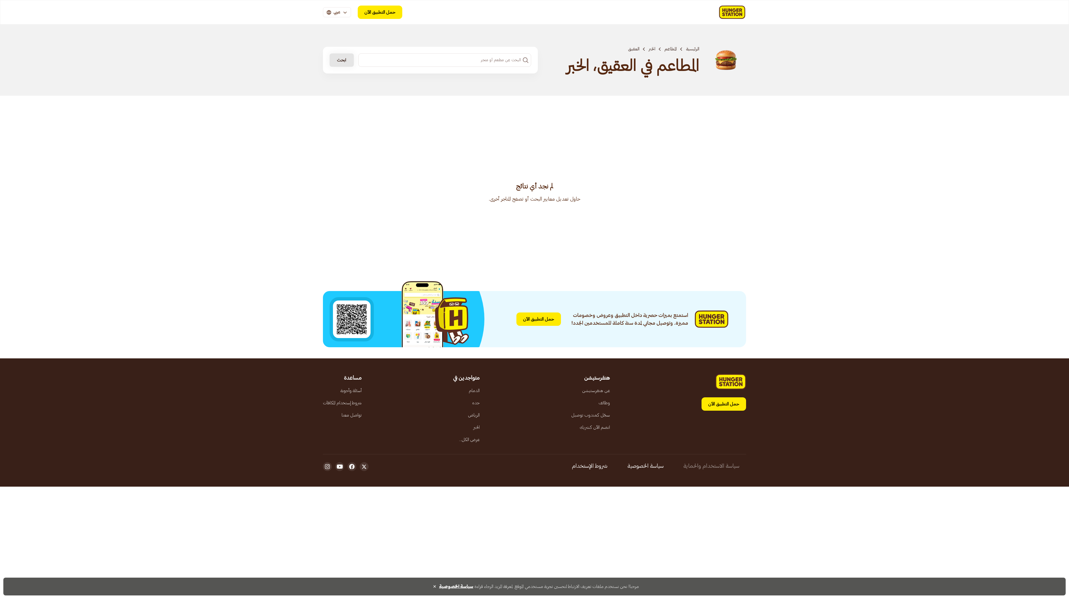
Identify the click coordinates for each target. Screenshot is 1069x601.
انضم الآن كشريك (595, 427)
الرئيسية (692, 49)
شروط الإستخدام (589, 466)
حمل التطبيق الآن (380, 12)
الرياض (474, 415)
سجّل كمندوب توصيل (590, 415)
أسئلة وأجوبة (351, 390)
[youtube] (339, 466)
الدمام (474, 390)
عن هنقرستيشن (596, 390)
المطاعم (671, 49)
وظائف (604, 403)
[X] (364, 466)
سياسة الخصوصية (645, 466)
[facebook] (351, 466)
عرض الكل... (469, 439)
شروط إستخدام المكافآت (342, 403)
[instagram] (327, 466)
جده (476, 403)
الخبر (652, 49)
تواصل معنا (352, 415)
